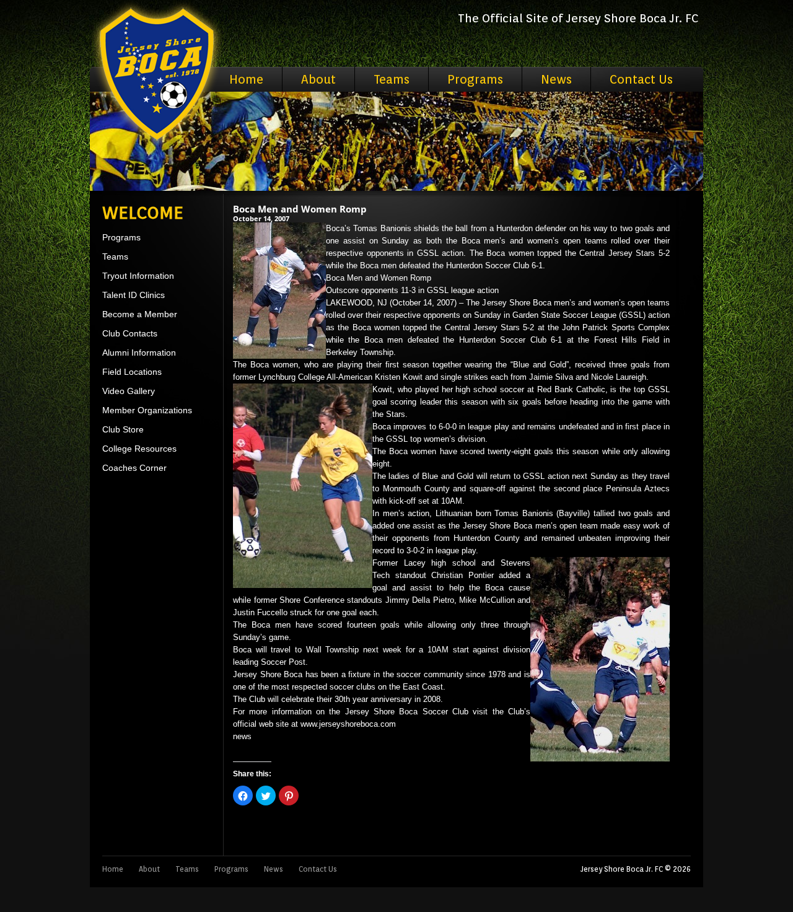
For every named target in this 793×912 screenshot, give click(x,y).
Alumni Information (139, 352)
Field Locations (132, 372)
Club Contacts (129, 333)
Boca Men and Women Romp (300, 209)
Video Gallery (128, 391)
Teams (392, 79)
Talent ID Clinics (133, 295)
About (318, 79)
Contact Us (641, 79)
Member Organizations (147, 410)
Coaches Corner (134, 468)
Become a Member (139, 314)
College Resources (139, 449)
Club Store (123, 429)
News (556, 79)
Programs (475, 79)
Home (246, 79)
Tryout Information (138, 276)
